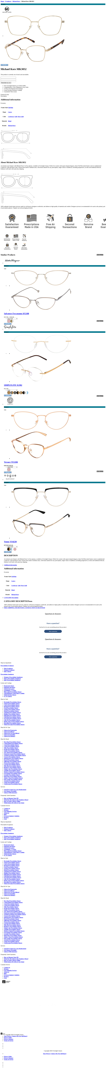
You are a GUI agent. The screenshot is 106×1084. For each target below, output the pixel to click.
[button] (53, 631)
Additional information (10, 565)
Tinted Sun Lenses (9, 689)
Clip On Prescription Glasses (12, 720)
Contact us (7, 808)
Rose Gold (21, 116)
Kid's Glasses (7, 671)
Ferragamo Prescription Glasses (13, 773)
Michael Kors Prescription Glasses (13, 758)
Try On (4, 65)
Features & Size (5, 94)
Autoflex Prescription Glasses (12, 770)
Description (4, 96)
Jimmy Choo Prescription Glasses (13, 778)
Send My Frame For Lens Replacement (15, 789)
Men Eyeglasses (8, 668)
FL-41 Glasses (8, 696)
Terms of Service (8, 1040)
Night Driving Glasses (10, 695)
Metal (9, 121)
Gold (15, 116)
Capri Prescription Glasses (11, 745)
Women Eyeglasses (9, 670)
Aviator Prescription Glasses (12, 709)
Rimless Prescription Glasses (12, 714)
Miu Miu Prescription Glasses (12, 766)
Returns (6, 810)
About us (6, 813)
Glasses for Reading (9, 734)
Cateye (10, 112)
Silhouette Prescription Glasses (12, 761)
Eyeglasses (8, 1)
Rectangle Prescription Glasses (12, 702)
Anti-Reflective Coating (14, 693)
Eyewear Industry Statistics (11, 816)
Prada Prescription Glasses (11, 749)
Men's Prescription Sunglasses (12, 678)
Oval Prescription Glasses (11, 708)
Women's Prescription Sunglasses (13, 677)
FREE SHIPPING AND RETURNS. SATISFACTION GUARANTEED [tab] (24, 607)
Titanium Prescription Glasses (12, 712)
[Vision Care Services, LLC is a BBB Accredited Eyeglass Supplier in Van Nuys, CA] (6, 982)
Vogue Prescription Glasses (11, 782)
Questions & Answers (53, 614)
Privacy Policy (8, 1037)
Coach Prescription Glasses (11, 746)
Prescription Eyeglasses (7, 665)
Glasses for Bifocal (9, 731)
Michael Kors (16, 1)
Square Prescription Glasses (12, 703)
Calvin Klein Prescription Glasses (13, 743)
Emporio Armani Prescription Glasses (14, 754)
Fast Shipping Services (10, 811)
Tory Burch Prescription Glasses (13, 752)
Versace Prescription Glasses (12, 757)
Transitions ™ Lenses (10, 690)
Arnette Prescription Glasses (12, 781)
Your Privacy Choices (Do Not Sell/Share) (15, 1036)
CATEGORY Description (11, 597)
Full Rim (10, 107)
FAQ (5, 819)
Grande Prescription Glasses (12, 775)
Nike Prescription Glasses (11, 748)
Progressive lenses (9, 686)
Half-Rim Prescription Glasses (12, 715)
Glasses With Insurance (10, 792)
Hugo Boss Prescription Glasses (13, 776)
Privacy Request (8, 1039)
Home (2, 1)
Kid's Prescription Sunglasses (12, 680)
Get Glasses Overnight (10, 791)
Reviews (6, 817)
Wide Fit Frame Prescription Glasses (14, 724)
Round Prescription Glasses (11, 706)
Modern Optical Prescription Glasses (14, 772)
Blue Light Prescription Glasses (13, 692)
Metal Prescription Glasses (11, 711)
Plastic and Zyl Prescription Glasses (14, 721)
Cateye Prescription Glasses (11, 705)
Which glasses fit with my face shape (14, 803)
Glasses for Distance (9, 736)
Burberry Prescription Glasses (12, 767)
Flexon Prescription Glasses (11, 763)
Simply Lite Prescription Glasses (13, 769)
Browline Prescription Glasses (12, 723)
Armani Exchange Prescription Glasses (15, 755)
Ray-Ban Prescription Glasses (12, 742)
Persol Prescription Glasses (11, 760)
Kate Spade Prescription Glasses (13, 779)
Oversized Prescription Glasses (12, 718)
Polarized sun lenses (9, 687)
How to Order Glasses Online (12, 801)
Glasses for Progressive (10, 730)
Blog (5, 814)
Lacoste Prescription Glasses (12, 764)
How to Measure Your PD (11, 798)
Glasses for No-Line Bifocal (11, 733)
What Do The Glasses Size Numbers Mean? (16, 800)
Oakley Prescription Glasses (12, 751)
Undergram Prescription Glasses (13, 784)
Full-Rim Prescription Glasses (12, 717)
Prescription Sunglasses (7, 674)
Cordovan (11, 116)
